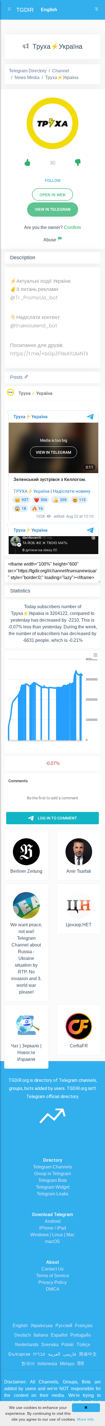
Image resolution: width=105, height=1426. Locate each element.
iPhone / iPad (52, 1228)
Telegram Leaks (52, 1193)
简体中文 (88, 1354)
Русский (63, 1325)
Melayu (67, 1363)
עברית (39, 1354)
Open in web (52, 195)
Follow (52, 181)
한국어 (28, 1363)
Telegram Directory (27, 70)
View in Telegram (53, 209)
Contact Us (52, 1269)
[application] (52, 700)
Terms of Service (52, 1275)
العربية (54, 1354)
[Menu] (95, 655)
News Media (27, 77)
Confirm (72, 227)
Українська (42, 1325)
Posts (17, 377)
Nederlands (26, 1344)
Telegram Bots (52, 1180)
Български (19, 1354)
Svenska (50, 1344)
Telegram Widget (52, 1187)
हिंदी (80, 1363)
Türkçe (83, 1344)
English (20, 1325)
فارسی (69, 1354)
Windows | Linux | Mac (52, 1234)
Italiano (41, 1335)
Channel (60, 70)
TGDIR (25, 10)
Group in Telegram (52, 1173)
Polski (67, 1344)
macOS (52, 1241)
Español (59, 1335)
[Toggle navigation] (96, 9)
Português (80, 1335)
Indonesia (47, 1363)
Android (52, 1221)
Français (83, 1325)
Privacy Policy (52, 1282)
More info (85, 1419)
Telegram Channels (52, 1167)
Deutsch (22, 1335)
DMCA (52, 1289)
